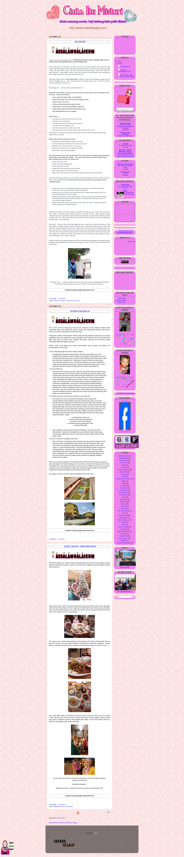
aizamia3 (125, 144)
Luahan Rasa (70, 300)
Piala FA (123, 522)
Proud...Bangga (123, 527)
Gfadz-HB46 (123, 472)
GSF (123, 476)
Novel (124, 513)
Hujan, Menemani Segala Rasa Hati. (125, 187)
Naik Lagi (124, 508)
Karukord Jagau (125, 123)
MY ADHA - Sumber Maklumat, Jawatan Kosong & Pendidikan (125, 151)
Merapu (123, 504)
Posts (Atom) (61, 818)
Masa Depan (123, 499)
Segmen (123, 533)
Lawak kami (123, 490)
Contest (123, 465)
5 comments (61, 298)
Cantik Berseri (123, 460)
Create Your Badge (124, 431)
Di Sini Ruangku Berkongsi (125, 133)
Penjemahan (69, 806)
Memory (123, 501)
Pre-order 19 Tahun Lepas (125, 145)
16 (118, 61)
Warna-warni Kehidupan (125, 164)
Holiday (123, 481)
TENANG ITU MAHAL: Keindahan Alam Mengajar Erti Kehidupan (125, 126)
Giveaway (124, 474)
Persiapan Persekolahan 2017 (80, 311)
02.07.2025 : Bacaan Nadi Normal (125, 166)
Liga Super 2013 (124, 492)
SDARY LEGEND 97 (124, 531)
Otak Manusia (123, 515)
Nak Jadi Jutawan (123, 511)
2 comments (61, 539)
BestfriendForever (59, 806)
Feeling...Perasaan (59, 300)
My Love (77, 300)
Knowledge (123, 488)
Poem (123, 524)
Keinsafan (123, 485)
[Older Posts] (108, 813)
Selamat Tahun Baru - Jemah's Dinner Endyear (80, 546)
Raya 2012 (123, 529)
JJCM (123, 483)
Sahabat (125, 173)
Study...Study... (123, 538)
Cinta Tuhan (123, 462)
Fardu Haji (124, 467)
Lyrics (123, 497)
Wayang (123, 540)
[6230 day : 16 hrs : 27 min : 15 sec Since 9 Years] (124, 345)
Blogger (95, 833)
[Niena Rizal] (125, 429)
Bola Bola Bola (123, 458)
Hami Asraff (125, 184)
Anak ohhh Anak (80, 42)
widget (133, 241)
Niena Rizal (124, 401)
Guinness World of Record (124, 478)
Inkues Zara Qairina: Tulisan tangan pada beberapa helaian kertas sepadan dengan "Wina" (125, 157)
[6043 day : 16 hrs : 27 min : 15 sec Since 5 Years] (124, 388)
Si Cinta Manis (125, 172)
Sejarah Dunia (124, 536)
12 (119, 63)
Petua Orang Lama (124, 520)
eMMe (125, 191)
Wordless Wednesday (123, 543)
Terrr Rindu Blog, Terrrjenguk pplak (129, 193)
